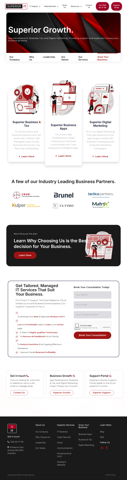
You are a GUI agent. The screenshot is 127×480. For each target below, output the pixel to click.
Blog (102, 431)
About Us (64, 6)
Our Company (41, 431)
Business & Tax (85, 439)
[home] (16, 6)
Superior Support (102, 392)
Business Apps (85, 434)
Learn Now (25, 255)
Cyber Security (64, 437)
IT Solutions (62, 431)
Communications (64, 448)
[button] (35, 6)
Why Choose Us (42, 437)
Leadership (40, 442)
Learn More (26, 156)
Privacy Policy (110, 475)
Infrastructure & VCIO (64, 455)
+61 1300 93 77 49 (102, 6)
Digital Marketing (86, 445)
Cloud (60, 442)
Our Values (40, 448)
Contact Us (89, 6)
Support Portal (116, 6)
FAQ (102, 437)
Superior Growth (61, 392)
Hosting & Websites (61, 463)
